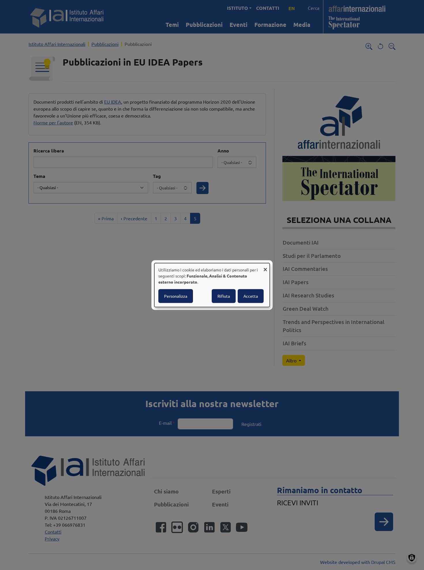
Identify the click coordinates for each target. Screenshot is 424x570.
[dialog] (212, 285)
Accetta (250, 296)
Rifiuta (223, 296)
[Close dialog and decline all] (265, 266)
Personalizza (175, 296)
